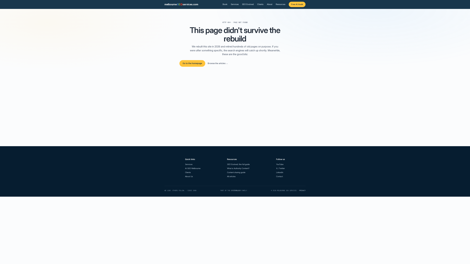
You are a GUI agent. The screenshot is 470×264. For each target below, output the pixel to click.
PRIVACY (302, 190)
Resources (280, 4)
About (269, 4)
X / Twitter (280, 168)
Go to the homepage (192, 63)
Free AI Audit (297, 4)
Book (225, 4)
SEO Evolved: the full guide (238, 164)
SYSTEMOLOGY (236, 190)
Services (235, 4)
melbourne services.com (181, 4)
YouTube (279, 164)
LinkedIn (279, 172)
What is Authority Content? (238, 168)
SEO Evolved (248, 4)
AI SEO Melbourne (192, 168)
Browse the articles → (218, 63)
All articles (231, 176)
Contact (279, 176)
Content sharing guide (236, 172)
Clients (260, 4)
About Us (189, 176)
